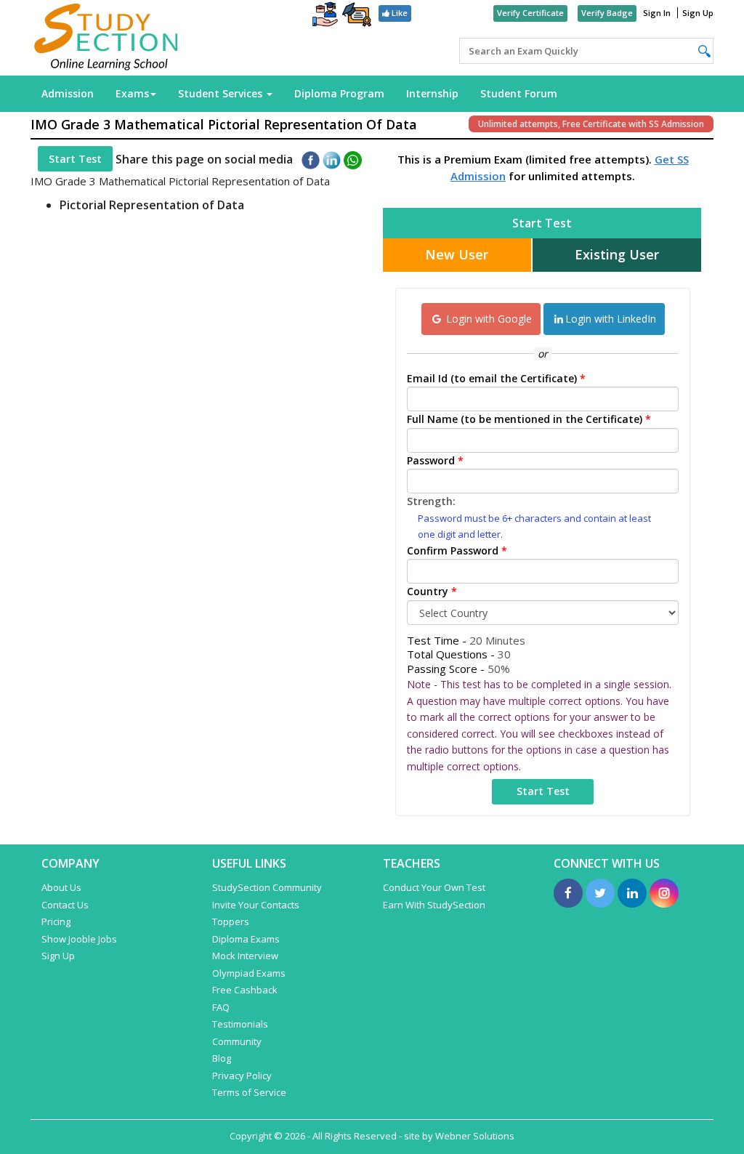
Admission (67, 93)
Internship (432, 93)
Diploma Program (339, 93)
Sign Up (697, 12)
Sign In (657, 12)
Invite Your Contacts (255, 904)
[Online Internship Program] (325, 16)
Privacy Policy (242, 1075)
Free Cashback (245, 989)
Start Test (75, 159)
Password (435, 460)
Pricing (55, 921)
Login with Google (487, 319)
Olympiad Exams (249, 973)
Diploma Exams (246, 938)
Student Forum (518, 93)
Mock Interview (245, 955)
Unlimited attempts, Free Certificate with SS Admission (591, 124)
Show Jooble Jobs (79, 938)
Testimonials (240, 1023)
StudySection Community (267, 887)
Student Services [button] (221, 93)
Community (237, 1041)
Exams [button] (132, 93)
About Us (61, 887)
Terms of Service (249, 1092)
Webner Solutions (474, 1135)
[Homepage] (106, 38)
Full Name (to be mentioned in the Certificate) (529, 419)
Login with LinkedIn (610, 319)
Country (432, 591)
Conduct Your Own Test (434, 887)
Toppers (230, 921)
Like (398, 12)
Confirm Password (457, 550)
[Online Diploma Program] (356, 17)
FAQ (221, 1007)
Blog (221, 1058)
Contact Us (65, 904)
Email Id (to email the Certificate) (496, 378)
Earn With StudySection (434, 904)
